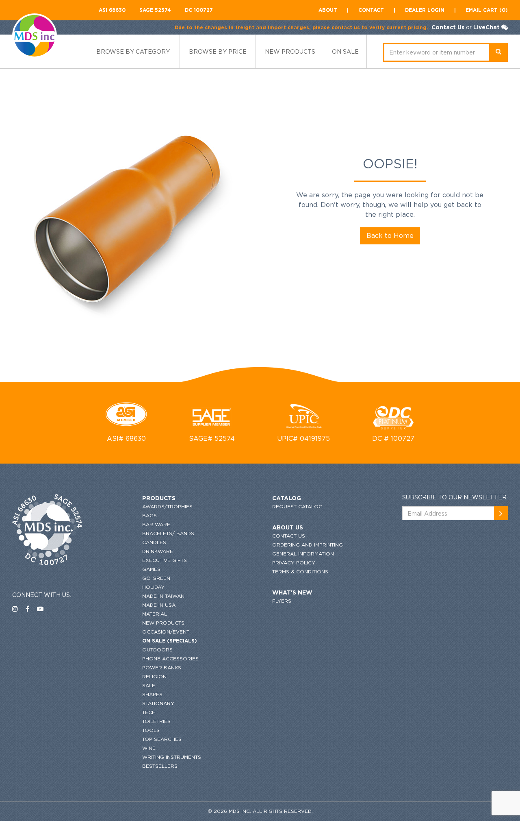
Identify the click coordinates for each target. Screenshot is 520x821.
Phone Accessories (170, 658)
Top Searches (162, 739)
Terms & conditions (300, 571)
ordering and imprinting (307, 544)
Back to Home (390, 235)
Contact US (288, 535)
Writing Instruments (171, 757)
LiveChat (486, 27)
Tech (149, 712)
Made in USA (159, 605)
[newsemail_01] (501, 513)
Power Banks (161, 667)
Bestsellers (160, 766)
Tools (151, 730)
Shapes (152, 694)
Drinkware (157, 551)
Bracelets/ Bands (168, 533)
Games (151, 569)
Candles (154, 542)
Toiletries (156, 721)
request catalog (297, 506)
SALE (148, 685)
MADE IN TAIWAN (163, 596)
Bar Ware (156, 524)
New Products (163, 622)
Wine (149, 748)
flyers (281, 600)
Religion (154, 676)
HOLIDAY (153, 587)
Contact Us (447, 27)
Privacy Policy (293, 562)
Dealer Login (424, 10)
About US (287, 527)
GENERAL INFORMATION (303, 553)
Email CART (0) (487, 10)
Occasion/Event (165, 631)
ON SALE (345, 51)
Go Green (156, 578)
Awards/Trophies (167, 506)
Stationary (158, 703)
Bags (149, 515)
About (327, 10)
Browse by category (133, 51)
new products (290, 51)
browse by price (218, 51)
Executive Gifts (164, 560)
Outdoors (157, 649)
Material (154, 613)
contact (371, 10)
